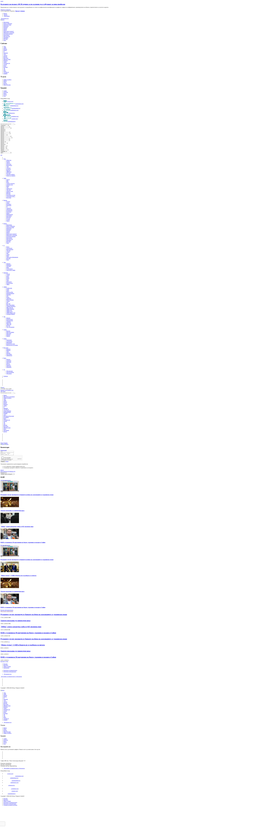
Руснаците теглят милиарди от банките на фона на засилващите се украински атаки (27, 494)
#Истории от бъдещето (9, 396)
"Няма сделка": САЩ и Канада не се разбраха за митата (18, 575)
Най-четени (3, 611)
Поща (4, 82)
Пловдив (5, 92)
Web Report (6, 430)
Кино (4, 65)
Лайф (4, 400)
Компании (6, 26)
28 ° (1, 155)
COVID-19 (6, 72)
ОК (1, 391)
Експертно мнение (8, 33)
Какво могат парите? (8, 31)
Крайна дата (10, 390)
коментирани (7, 480)
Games (5, 62)
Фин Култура (6, 36)
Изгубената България (8, 416)
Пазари (5, 28)
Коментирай (4, 450)
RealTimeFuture (7, 412)
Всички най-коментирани (7, 610)
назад (2, 1)
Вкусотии (5, 58)
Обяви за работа (7, 79)
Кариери (5, 27)
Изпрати (3, 461)
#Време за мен (6, 59)
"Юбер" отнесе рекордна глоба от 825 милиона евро (17, 526)
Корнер (5, 401)
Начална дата (4, 390)
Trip (4, 69)
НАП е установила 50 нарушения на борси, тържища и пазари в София (23, 542)
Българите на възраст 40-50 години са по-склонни (33, 4)
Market (5, 81)
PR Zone (5, 39)
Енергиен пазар (7, 24)
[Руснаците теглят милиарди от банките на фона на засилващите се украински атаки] (10, 491)
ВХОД (2, 470)
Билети (5, 83)
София (5, 91)
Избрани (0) (12, 471)
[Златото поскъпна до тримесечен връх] (10, 506)
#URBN (5, 73)
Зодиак (5, 64)
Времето (5, 60)
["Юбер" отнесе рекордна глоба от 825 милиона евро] (10, 522)
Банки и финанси (7, 23)
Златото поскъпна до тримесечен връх (12, 510)
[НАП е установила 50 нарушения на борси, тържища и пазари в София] (10, 538)
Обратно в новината (6, 9)
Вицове (5, 56)
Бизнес (5, 14)
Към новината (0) (5, 471)
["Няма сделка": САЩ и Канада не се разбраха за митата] (10, 571)
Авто (4, 54)
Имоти (5, 30)
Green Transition (7, 411)
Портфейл (5, 37)
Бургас (5, 94)
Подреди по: (4, 472)
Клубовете (6, 417)
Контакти (5, 665)
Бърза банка (6, 35)
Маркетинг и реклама (8, 32)
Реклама (5, 664)
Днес (4, 399)
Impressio (5, 408)
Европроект (6, 667)
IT (4, 407)
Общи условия (7, 666)
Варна (4, 93)
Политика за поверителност (10, 670)
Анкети (5, 55)
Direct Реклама (7, 84)
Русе (4, 96)
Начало (5, 13)
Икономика (7, 16)
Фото (4, 40)
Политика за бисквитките (9, 671)
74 (8, 641)
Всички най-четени (5, 545)
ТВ (4, 68)
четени (2, 480)
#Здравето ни (6, 63)
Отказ (4, 391)
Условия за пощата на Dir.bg (10, 805)
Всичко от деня (4, 661)
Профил (6, 443)
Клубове (5, 67)
